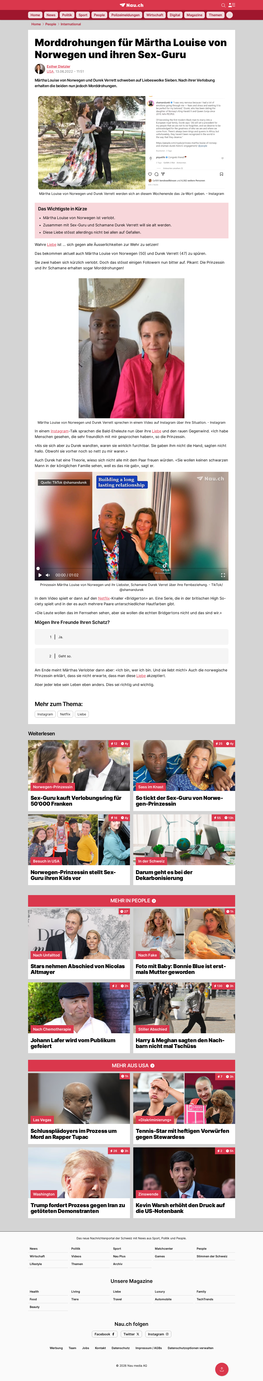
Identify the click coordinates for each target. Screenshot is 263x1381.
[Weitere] (229, 15)
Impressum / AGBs (149, 1348)
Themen (77, 1264)
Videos (76, 1256)
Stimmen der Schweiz (212, 1256)
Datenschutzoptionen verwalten (191, 1348)
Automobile (163, 1299)
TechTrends (205, 1299)
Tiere (75, 1299)
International (71, 24)
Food (33, 1299)
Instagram (60, 431)
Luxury (160, 1291)
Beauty (35, 1307)
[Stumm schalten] (47, 576)
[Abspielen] (40, 576)
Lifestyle (36, 1264)
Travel (117, 1299)
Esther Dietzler (58, 66)
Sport (117, 1248)
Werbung (56, 1348)
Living (75, 1291)
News (34, 1248)
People (50, 24)
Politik (75, 1248)
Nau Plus (119, 1256)
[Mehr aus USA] (131, 1065)
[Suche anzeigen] (223, 4)
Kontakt (100, 1348)
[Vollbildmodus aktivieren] (223, 576)
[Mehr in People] (131, 901)
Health (34, 1291)
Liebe (51, 244)
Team (72, 1348)
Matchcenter (164, 1248)
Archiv (117, 1264)
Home (36, 24)
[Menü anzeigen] (231, 5)
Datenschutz (121, 1348)
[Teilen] (221, 1369)
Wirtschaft (37, 1256)
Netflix (104, 598)
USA (50, 71)
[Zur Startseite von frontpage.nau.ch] (131, 5)
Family (201, 1291)
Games (160, 1256)
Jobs (85, 1348)
